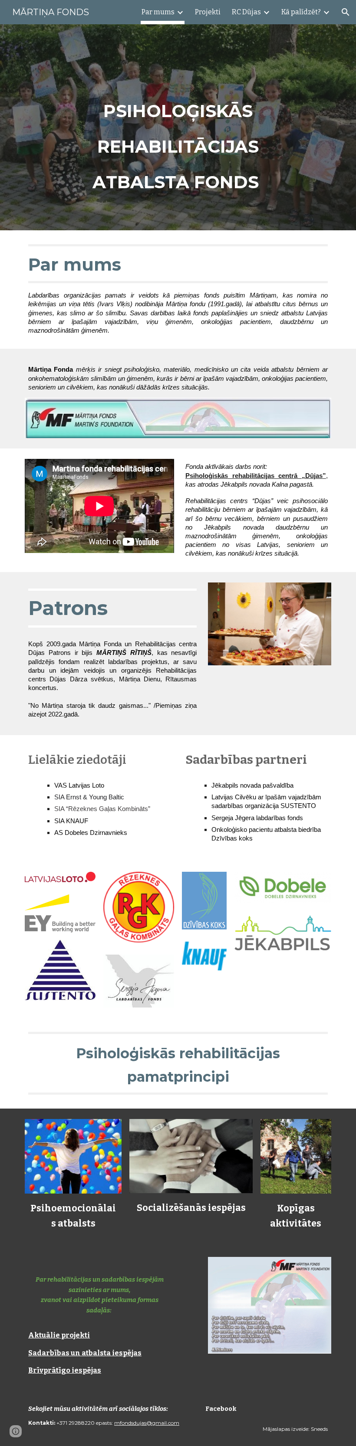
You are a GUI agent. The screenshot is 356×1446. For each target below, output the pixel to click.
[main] (178, 141)
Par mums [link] (158, 12)
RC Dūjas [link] (246, 12)
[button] (345, 12)
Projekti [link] (208, 12)
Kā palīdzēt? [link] (301, 12)
